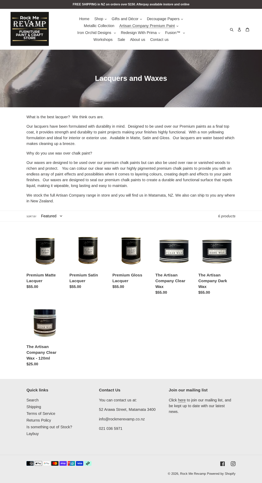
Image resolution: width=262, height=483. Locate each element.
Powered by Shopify (221, 474)
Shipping (33, 407)
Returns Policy (38, 420)
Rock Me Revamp (193, 474)
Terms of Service (40, 413)
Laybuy (32, 434)
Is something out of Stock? (49, 427)
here (182, 400)
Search (32, 400)
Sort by (31, 216)
